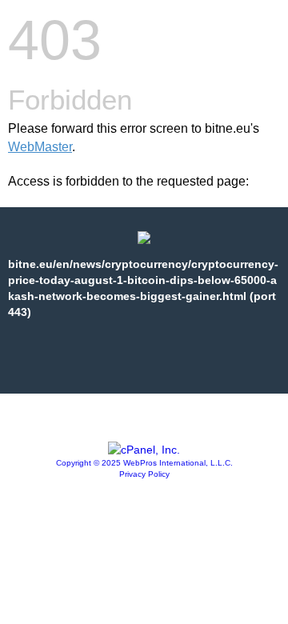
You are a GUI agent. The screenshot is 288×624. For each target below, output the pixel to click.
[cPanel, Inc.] (144, 449)
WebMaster (40, 147)
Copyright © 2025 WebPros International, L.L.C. (144, 462)
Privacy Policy (144, 474)
